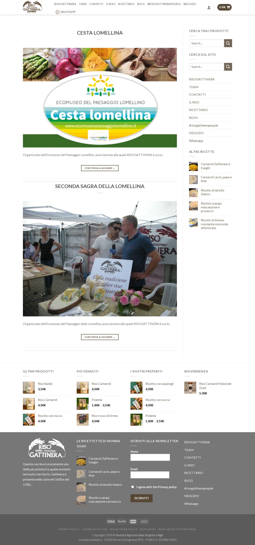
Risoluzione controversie (177, 529)
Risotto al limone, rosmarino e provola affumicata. (214, 223)
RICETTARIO (126, 4)
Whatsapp (68, 12)
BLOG (141, 4)
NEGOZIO (189, 4)
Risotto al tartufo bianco (212, 192)
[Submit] (228, 43)
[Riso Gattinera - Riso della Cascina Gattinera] (35, 7)
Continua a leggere (99, 168)
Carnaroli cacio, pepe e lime (216, 179)
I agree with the (156, 487)
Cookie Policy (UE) (94, 529)
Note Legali (148, 529)
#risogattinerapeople (164, 4)
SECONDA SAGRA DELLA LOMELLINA (99, 186)
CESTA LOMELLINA (100, 33)
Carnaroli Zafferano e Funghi (215, 166)
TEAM (82, 4)
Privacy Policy (69, 529)
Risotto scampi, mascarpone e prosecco (211, 207)
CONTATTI (96, 4)
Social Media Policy (123, 529)
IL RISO (110, 4)
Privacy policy (167, 487)
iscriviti (141, 498)
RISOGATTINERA (65, 4)
